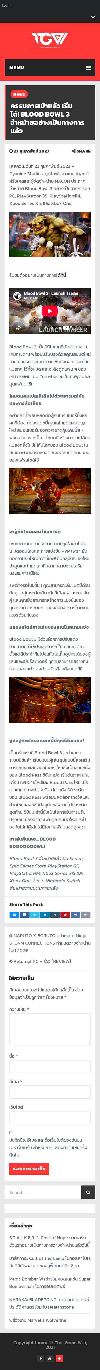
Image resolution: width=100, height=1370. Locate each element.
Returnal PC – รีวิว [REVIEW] (42, 961)
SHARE (83, 151)
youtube (50, 1358)
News (19, 94)
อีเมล (15, 1081)
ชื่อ (13, 1056)
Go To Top (59, 1358)
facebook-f (40, 1358)
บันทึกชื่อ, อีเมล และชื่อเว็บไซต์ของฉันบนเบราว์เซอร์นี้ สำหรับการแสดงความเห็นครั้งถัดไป (48, 1147)
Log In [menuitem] (6, 5)
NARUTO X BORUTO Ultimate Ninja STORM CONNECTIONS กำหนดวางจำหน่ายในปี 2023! (50, 943)
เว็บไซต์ (16, 1107)
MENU (16, 67)
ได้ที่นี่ (61, 275)
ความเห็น (19, 1009)
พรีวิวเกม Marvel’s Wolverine (37, 1320)
